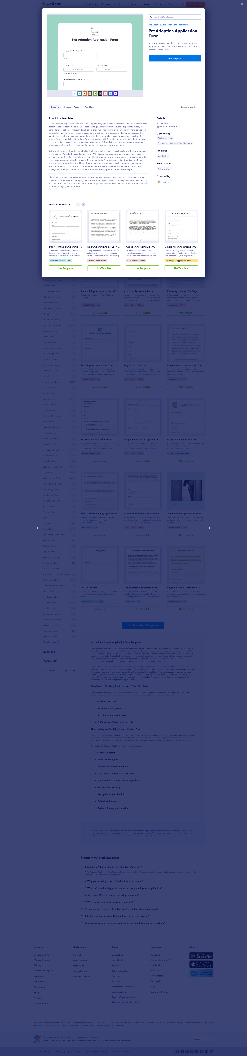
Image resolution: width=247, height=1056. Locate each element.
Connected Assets (72, 107)
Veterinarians (163, 156)
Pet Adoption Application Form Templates (168, 24)
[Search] (151, 17)
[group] (65, 242)
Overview (55, 107)
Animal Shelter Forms (97, 260)
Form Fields (89, 107)
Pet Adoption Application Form (173, 33)
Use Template (174, 58)
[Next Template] (209, 528)
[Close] (242, 4)
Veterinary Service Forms (60, 260)
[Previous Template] (37, 528)
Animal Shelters (164, 169)
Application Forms (165, 138)
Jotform (166, 182)
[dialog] (123, 528)
